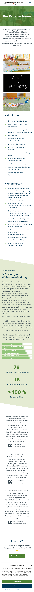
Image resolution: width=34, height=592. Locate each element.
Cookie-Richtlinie (9, 589)
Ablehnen (17, 586)
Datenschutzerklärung (18, 589)
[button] (31, 565)
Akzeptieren (17, 581)
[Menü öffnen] (30, 3)
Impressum (26, 589)
